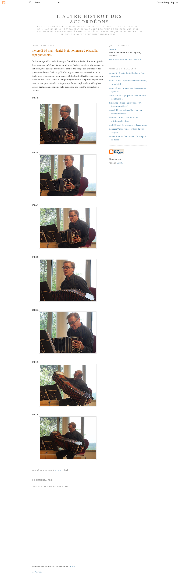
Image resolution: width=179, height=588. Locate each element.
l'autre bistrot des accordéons (89, 18)
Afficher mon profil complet (126, 59)
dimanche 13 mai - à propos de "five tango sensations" (125, 104)
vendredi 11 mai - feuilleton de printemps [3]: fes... (123, 119)
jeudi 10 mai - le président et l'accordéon (128, 124)
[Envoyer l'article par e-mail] (65, 470)
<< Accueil (37, 571)
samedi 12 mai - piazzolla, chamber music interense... (125, 111)
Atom (72, 566)
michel (112, 50)
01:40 (58, 470)
